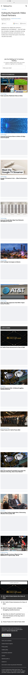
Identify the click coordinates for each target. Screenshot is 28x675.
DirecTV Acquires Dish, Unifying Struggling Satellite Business (12, 609)
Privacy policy (5, 646)
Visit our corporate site (12, 630)
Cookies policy (5, 649)
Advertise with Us (6, 658)
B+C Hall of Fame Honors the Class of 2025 (14, 597)
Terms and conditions (7, 640)
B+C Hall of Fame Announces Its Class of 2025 (15, 603)
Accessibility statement (7, 652)
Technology (4, 9)
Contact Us (4, 661)
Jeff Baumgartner (6, 18)
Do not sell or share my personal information (12, 664)
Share (5, 23)
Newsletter (24, 23)
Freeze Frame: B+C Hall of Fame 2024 (14, 621)
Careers (3, 655)
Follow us (16, 23)
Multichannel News (16, 18)
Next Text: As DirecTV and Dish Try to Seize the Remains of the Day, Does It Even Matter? (14, 615)
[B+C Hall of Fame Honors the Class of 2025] (14, 592)
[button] (2, 6)
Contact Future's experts (7, 643)
